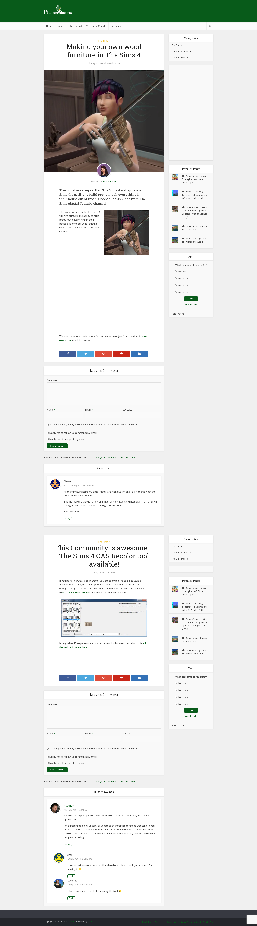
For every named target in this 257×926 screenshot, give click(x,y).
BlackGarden (114, 63)
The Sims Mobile (96, 26)
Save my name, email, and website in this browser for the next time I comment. (93, 424)
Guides (115, 26)
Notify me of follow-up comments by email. (73, 432)
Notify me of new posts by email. (67, 439)
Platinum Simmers (186, 922)
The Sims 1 (182, 271)
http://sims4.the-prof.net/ (76, 592)
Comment (52, 380)
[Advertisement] (104, 275)
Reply (67, 518)
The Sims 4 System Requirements (125, 912)
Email (89, 409)
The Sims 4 (75, 26)
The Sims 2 (182, 278)
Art (164, 922)
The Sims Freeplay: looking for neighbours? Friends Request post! (195, 179)
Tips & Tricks (147, 922)
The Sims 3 (182, 285)
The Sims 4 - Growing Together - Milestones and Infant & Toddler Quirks (194, 195)
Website (127, 409)
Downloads (172, 922)
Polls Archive (178, 313)
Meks (72, 921)
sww (113, 572)
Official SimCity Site (204, 922)
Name (51, 409)
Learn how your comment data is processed (111, 457)
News (60, 26)
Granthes (69, 806)
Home (49, 26)
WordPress (93, 921)
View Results (191, 304)
